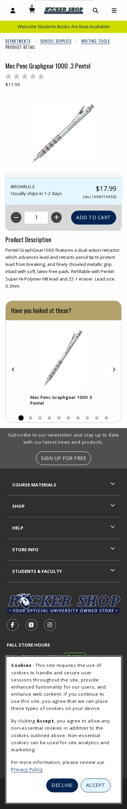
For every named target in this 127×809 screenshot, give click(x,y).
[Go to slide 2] (30, 418)
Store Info (25, 549)
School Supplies (55, 41)
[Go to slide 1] (21, 418)
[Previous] (13, 369)
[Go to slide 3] (40, 418)
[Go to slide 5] (59, 418)
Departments (17, 41)
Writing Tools (95, 41)
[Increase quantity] (56, 217)
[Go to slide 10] (106, 418)
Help (17, 528)
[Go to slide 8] (87, 418)
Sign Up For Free (63, 458)
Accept (95, 785)
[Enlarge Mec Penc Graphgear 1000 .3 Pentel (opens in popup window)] (64, 133)
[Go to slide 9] (97, 418)
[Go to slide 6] (68, 418)
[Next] (113, 369)
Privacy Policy (27, 769)
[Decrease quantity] (16, 217)
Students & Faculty (37, 571)
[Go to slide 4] (49, 418)
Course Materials (34, 485)
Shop (18, 506)
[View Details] (63, 358)
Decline (62, 785)
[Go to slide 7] (78, 418)
